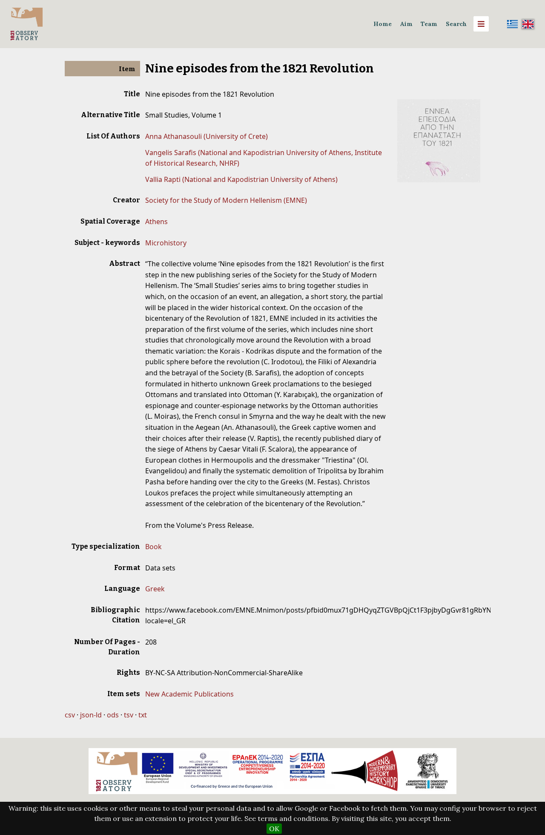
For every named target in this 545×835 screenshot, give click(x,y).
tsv (128, 715)
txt (142, 715)
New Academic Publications (189, 694)
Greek (155, 588)
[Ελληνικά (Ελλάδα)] (513, 24)
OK (274, 828)
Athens (156, 221)
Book (153, 546)
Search (456, 24)
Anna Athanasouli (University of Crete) (206, 136)
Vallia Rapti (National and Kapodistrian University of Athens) (241, 179)
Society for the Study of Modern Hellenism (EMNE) (226, 200)
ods (113, 715)
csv (70, 715)
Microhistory (165, 243)
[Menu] (481, 24)
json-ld (91, 715)
